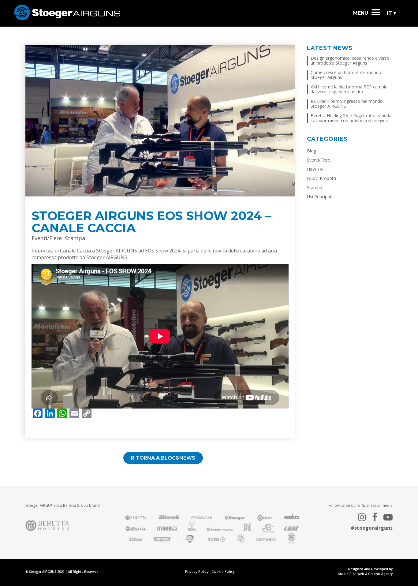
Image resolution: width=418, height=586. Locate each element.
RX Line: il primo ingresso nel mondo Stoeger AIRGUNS (347, 103)
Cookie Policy (223, 571)
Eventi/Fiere (47, 238)
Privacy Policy (196, 571)
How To (315, 169)
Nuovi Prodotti (321, 178)
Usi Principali (319, 197)
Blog (311, 151)
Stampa (75, 238)
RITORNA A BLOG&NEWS (163, 458)
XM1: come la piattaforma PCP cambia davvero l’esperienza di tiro (349, 89)
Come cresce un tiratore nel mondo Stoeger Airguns (346, 74)
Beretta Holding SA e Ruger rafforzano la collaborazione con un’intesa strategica (351, 118)
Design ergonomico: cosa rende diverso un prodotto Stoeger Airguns (350, 60)
